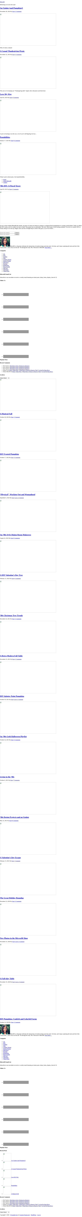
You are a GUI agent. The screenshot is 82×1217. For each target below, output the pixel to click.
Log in (39, 1215)
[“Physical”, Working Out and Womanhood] (28, 491)
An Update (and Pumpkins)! (11, 8)
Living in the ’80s (7, 777)
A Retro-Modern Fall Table (11, 656)
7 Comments (16, 780)
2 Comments (18, 11)
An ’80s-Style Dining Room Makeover (15, 535)
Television (5, 269)
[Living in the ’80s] (28, 773)
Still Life (5, 268)
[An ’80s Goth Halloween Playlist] (28, 733)
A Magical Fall (6, 414)
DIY (4, 255)
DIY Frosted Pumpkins (9, 454)
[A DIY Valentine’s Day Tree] (28, 571)
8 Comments (17, 140)
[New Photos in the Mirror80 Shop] (28, 935)
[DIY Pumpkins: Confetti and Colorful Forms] (28, 1015)
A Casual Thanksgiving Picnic (12, 51)
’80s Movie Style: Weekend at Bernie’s (19, 366)
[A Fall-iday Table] (28, 975)
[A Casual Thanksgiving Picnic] (28, 88)
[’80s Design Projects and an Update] (28, 814)
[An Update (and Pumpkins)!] (28, 45)
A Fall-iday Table (7, 979)
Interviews (5, 262)
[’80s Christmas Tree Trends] (28, 612)
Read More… (48, 247)
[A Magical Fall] (28, 410)
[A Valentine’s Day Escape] (28, 854)
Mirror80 (2, 2)
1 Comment (17, 417)
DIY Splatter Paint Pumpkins (12, 696)
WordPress (33, 1215)
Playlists (5, 264)
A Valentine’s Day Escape (10, 858)
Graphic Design (7, 259)
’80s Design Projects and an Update (14, 817)
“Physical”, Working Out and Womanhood (17, 494)
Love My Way (6, 94)
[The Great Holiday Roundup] (28, 894)
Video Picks (6, 271)
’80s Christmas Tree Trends (11, 615)
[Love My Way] (28, 131)
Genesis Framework (25, 1215)
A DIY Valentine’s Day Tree (11, 575)
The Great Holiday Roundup (12, 898)
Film (4, 258)
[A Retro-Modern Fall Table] (28, 652)
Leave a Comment (19, 497)
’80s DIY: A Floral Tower (10, 186)
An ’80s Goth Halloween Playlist (13, 736)
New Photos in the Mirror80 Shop (14, 938)
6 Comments (17, 578)
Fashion (5, 256)
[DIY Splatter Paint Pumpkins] (28, 692)
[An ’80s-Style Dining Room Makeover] (28, 531)
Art (4, 254)
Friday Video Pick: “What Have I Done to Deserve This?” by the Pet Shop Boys (29, 370)
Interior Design (7, 261)
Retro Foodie (6, 267)
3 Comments (18, 54)
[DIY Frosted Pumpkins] (28, 450)
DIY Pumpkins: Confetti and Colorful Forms (18, 1019)
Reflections (6, 265)
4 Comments (15, 97)
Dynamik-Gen (14, 1215)
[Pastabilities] (28, 174)
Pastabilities (5, 137)
